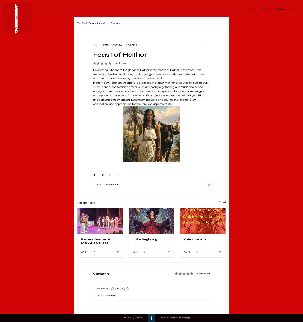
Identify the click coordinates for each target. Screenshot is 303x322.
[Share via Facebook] (94, 174)
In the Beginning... (146, 239)
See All (222, 202)
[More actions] (208, 45)
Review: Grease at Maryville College (95, 241)
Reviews (115, 23)
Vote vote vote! (196, 239)
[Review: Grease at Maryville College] (100, 221)
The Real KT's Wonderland (91, 23)
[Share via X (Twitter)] (102, 174)
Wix (188, 318)
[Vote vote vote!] (203, 221)
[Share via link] (117, 174)
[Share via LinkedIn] (110, 174)
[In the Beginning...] (151, 221)
